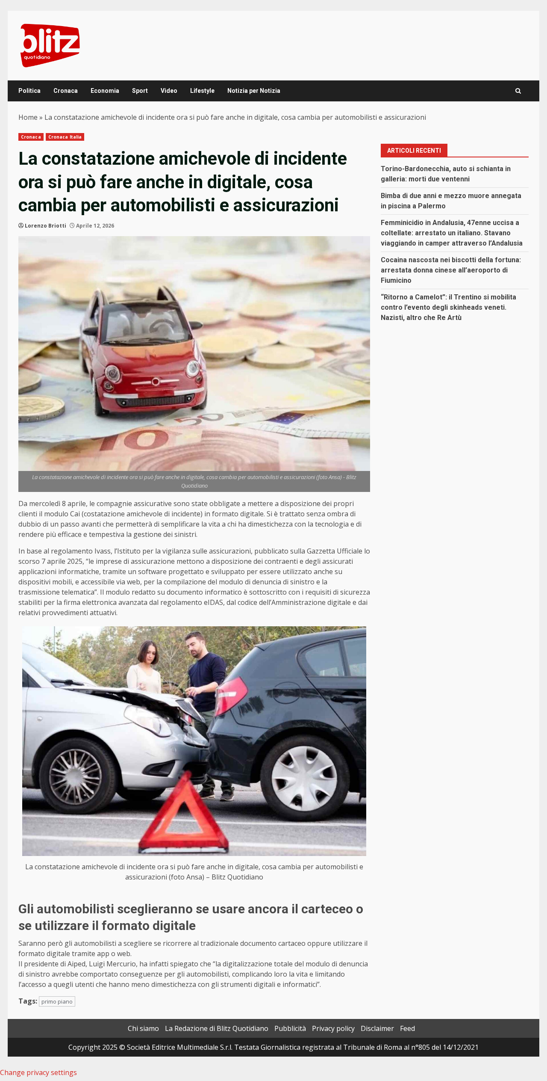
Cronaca (65, 90)
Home (28, 117)
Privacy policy (333, 1028)
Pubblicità (290, 1028)
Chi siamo (143, 1028)
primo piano (57, 1001)
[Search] (518, 91)
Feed (407, 1028)
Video (169, 90)
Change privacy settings (38, 1072)
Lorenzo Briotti (45, 225)
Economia (105, 90)
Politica (29, 90)
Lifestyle (202, 90)
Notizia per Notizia (253, 90)
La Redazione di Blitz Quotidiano (216, 1028)
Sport (140, 90)
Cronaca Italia (65, 137)
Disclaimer (377, 1028)
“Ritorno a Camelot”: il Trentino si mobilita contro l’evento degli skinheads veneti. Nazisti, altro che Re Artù (448, 307)
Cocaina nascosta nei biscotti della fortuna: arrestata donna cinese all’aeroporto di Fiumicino (451, 270)
